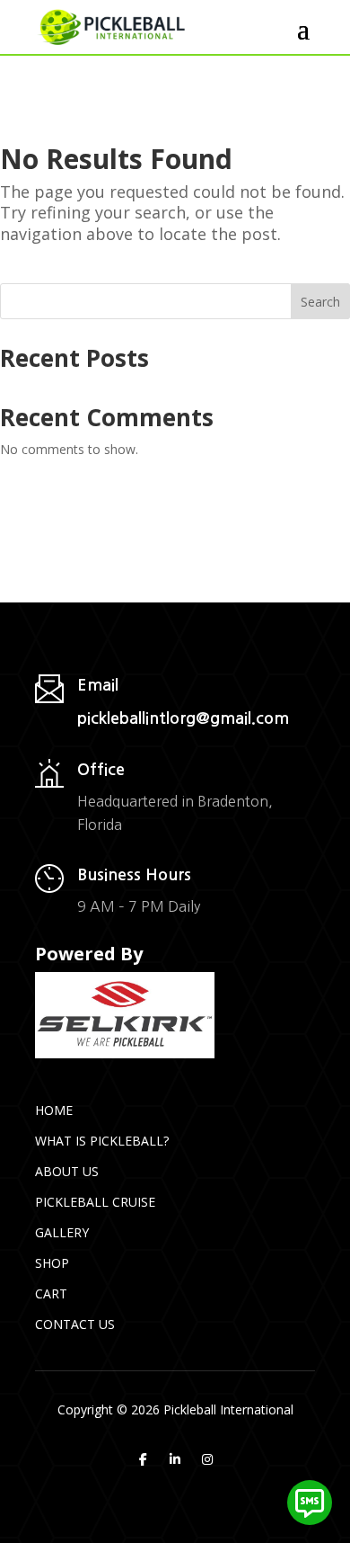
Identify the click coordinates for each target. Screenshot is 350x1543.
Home (54, 1110)
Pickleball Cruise (95, 1201)
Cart (51, 1293)
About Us (67, 1171)
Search (320, 301)
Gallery (62, 1232)
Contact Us (75, 1324)
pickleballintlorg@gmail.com (183, 718)
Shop (52, 1262)
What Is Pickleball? (102, 1140)
